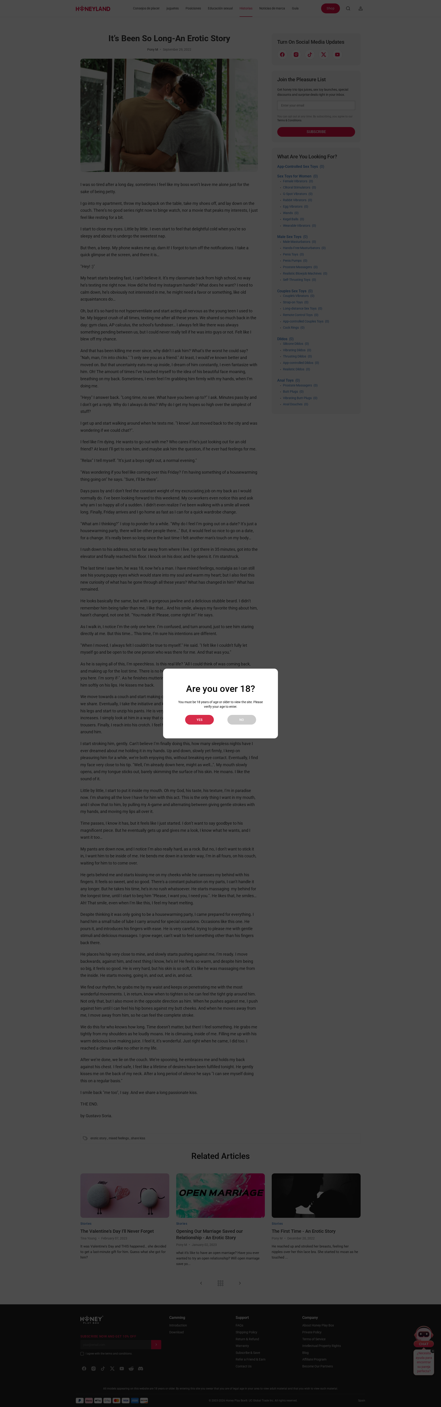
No (241, 720)
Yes (199, 720)
